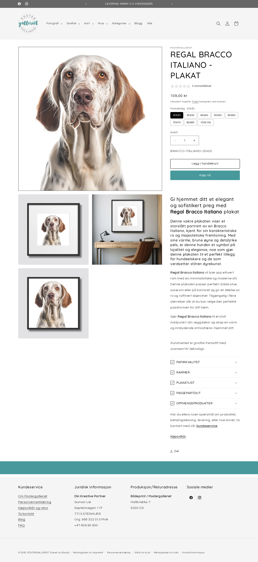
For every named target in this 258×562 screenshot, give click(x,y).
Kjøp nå (205, 175)
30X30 (190, 115)
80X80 (190, 122)
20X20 (177, 115)
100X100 (205, 122)
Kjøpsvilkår (178, 436)
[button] (54, 23)
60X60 (231, 115)
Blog (21, 519)
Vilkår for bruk (142, 553)
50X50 (218, 115)
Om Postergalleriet (32, 496)
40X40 (204, 115)
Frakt (195, 101)
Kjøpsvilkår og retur (33, 508)
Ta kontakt (26, 513)
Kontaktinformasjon (193, 553)
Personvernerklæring (34, 502)
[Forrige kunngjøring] (86, 4)
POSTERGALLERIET (38, 553)
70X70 (177, 122)
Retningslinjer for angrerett (88, 553)
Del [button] (176, 451)
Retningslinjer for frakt (166, 553)
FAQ (21, 525)
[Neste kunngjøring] (171, 4)
